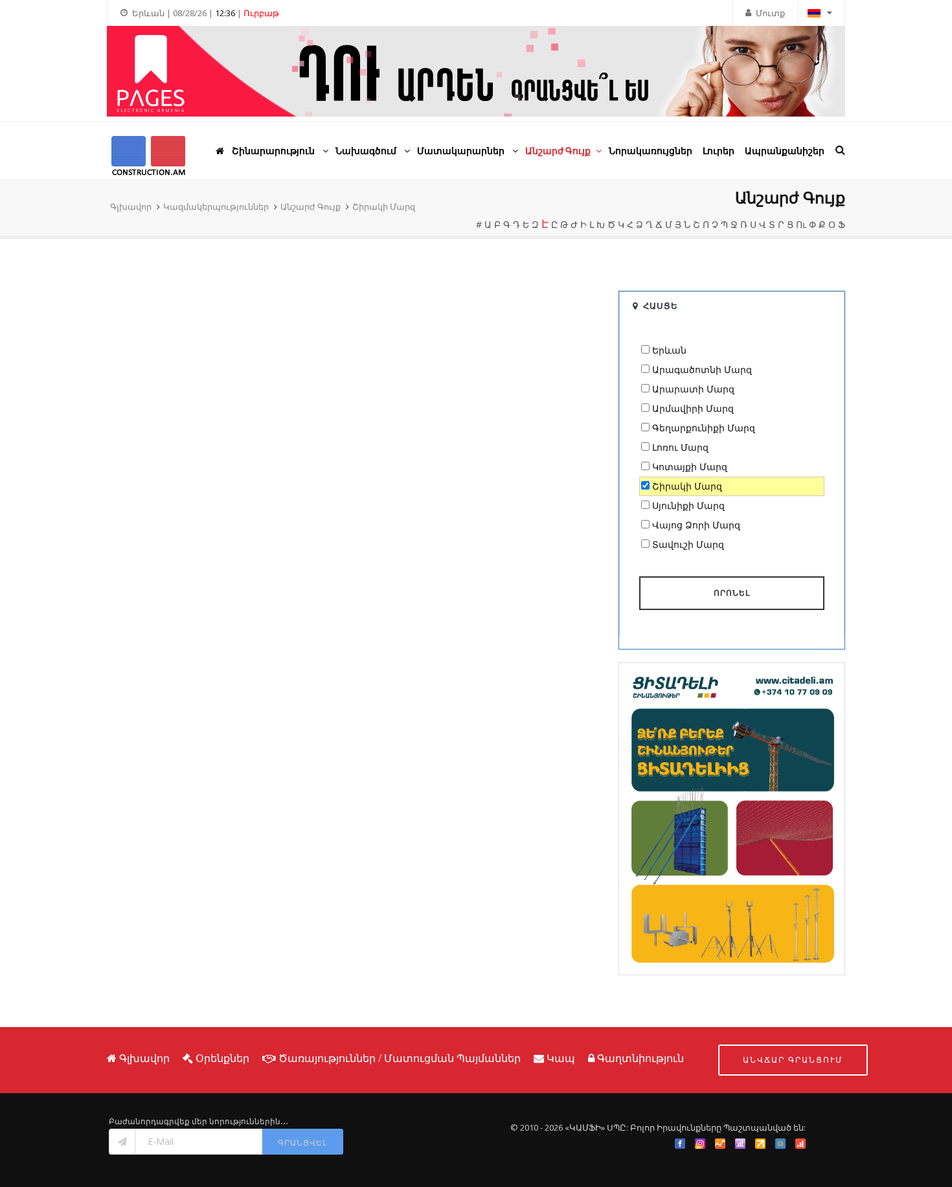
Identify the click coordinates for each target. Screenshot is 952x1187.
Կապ (561, 1058)
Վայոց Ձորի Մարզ (696, 525)
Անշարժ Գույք (310, 206)
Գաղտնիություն (640, 1058)
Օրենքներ (222, 1058)
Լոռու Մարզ (680, 447)
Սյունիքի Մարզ (688, 505)
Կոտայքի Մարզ (689, 466)
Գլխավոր (131, 206)
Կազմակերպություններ (216, 206)
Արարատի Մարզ (693, 389)
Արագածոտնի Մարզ (702, 369)
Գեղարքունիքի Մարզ (703, 428)
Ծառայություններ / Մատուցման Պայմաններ (399, 1058)
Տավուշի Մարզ (688, 544)
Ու (801, 224)
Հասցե (660, 305)
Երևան (669, 350)
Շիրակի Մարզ (383, 206)
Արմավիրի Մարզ (693, 408)
